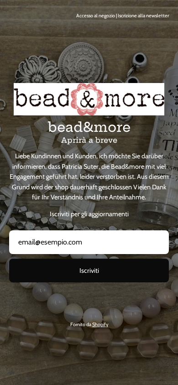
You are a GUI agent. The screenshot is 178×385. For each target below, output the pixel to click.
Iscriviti (89, 270)
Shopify (100, 325)
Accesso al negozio (95, 16)
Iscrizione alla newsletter (143, 16)
